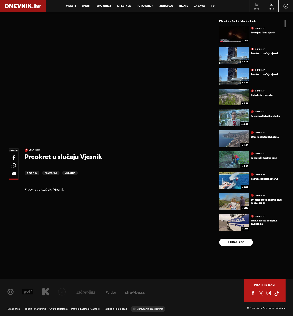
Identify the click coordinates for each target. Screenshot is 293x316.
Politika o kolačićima (115, 309)
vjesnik (32, 173)
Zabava (199, 6)
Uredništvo (13, 309)
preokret (50, 173)
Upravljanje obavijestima (150, 309)
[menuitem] (286, 6)
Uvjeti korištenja (58, 309)
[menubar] (286, 6)
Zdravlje (166, 6)
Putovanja (145, 6)
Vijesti (71, 6)
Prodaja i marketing (35, 309)
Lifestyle (124, 6)
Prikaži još (236, 242)
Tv (213, 6)
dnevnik (70, 173)
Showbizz (104, 6)
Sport (86, 6)
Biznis (183, 6)
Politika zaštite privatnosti (85, 309)
